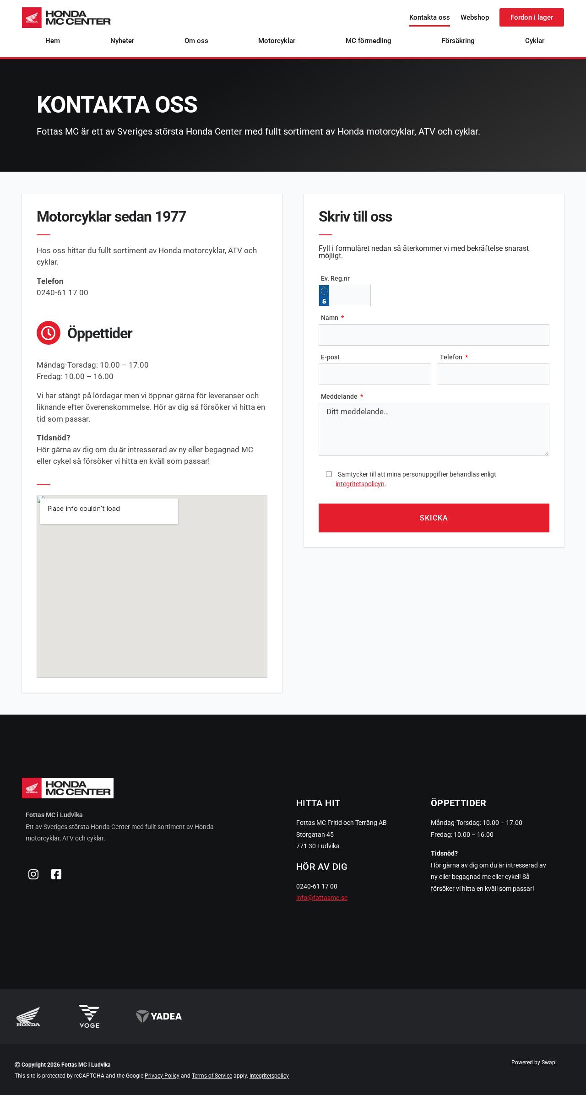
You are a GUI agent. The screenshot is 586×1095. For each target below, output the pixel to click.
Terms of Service (212, 1076)
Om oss (196, 41)
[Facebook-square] (56, 874)
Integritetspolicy (269, 1076)
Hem (52, 41)
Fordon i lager (531, 17)
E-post (330, 357)
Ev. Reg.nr (335, 278)
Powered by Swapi (534, 1062)
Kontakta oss (429, 17)
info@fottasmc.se (321, 897)
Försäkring (458, 41)
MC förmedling (368, 41)
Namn (330, 317)
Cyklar (534, 41)
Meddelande (340, 396)
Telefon (452, 357)
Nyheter (122, 41)
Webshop (475, 17)
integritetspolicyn (360, 484)
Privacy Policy (162, 1076)
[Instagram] (33, 874)
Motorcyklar (276, 41)
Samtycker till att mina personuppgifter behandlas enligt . (416, 479)
